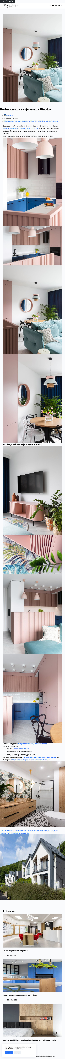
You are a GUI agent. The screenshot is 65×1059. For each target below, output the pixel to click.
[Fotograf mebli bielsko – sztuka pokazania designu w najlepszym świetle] (32, 1020)
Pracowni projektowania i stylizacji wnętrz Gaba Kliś (20, 128)
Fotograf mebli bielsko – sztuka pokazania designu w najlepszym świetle (29, 1040)
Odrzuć (17, 1052)
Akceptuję (8, 1052)
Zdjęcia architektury (39, 121)
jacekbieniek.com (41, 744)
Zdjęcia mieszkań (52, 121)
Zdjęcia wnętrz (9, 121)
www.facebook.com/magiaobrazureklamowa (40, 757)
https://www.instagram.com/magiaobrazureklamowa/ (31, 760)
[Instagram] (53, 5)
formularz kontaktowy (21, 749)
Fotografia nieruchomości (23, 121)
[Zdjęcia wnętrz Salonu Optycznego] (32, 931)
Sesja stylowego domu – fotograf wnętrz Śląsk (20, 995)
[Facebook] (50, 5)
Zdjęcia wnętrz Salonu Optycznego (15, 951)
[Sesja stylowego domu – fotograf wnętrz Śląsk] (32, 975)
